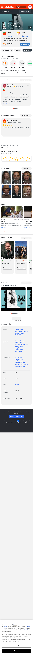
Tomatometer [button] (10, 34)
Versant (15, 624)
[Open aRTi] (30, 7)
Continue (16, 650)
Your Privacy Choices (26, 420)
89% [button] (10, 33)
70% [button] (23, 33)
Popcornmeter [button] (24, 34)
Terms (5, 626)
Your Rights (28, 629)
